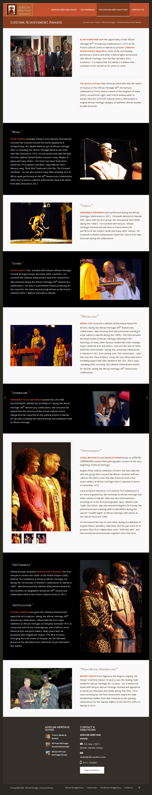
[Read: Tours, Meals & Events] (47, 736)
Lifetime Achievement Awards (36, 22)
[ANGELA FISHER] (29, 538)
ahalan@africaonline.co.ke (93, 756)
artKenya (49, 788)
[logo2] (19, 9)
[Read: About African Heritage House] (47, 753)
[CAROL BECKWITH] (41, 538)
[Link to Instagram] (139, 787)
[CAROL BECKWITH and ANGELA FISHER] (41, 486)
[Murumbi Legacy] (146, 397)
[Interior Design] (5, 397)
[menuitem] (63, 9)
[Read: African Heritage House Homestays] (47, 744)
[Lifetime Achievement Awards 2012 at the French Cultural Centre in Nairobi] (41, 56)
